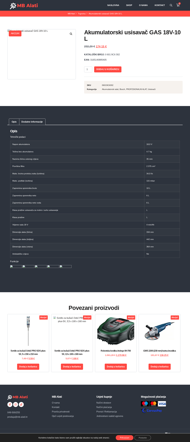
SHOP (129, 5)
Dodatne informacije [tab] (32, 122)
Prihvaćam (124, 438)
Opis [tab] (14, 122)
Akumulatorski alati (110, 89)
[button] (71, 33)
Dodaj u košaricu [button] (28, 366)
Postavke (143, 438)
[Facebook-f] (9, 404)
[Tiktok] (21, 404)
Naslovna (113, 5)
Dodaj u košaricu (107, 69)
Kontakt (160, 5)
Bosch (122, 89)
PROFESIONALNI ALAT (136, 89)
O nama (143, 5)
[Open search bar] (171, 5)
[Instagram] (15, 404)
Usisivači (152, 89)
